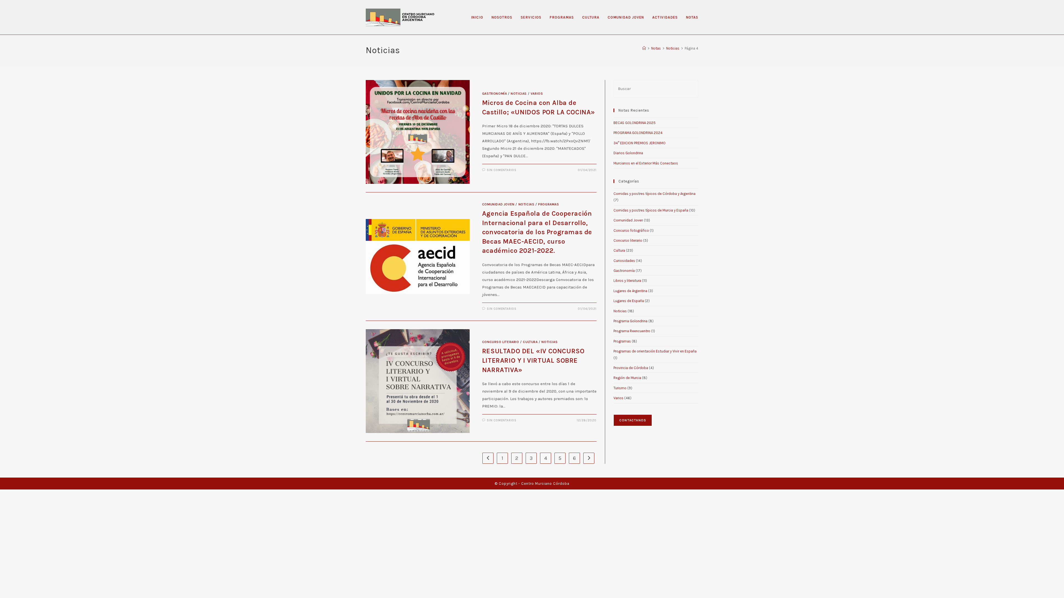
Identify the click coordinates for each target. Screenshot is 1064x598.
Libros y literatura (627, 281)
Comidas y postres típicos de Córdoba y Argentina (654, 194)
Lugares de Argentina (630, 291)
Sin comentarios (501, 170)
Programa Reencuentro (631, 331)
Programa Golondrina (630, 321)
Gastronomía (494, 94)
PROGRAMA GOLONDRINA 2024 (638, 133)
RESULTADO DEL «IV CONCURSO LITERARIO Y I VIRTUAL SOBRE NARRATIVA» (533, 360)
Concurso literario (500, 342)
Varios (537, 94)
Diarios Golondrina (628, 153)
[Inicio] (644, 48)
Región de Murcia (627, 378)
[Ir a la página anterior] (487, 458)
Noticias (519, 94)
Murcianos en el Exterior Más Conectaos (645, 163)
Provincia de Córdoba (630, 368)
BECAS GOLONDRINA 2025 (634, 123)
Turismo (619, 388)
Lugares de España (628, 301)
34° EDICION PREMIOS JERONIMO (639, 143)
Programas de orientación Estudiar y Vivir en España (655, 351)
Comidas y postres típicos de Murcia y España (650, 210)
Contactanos (632, 420)
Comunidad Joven (498, 204)
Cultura (530, 342)
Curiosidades (624, 261)
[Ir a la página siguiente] (588, 458)
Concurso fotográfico (631, 230)
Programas (548, 204)
